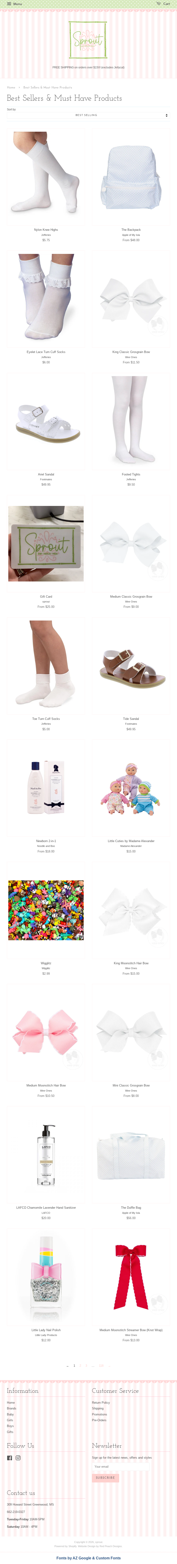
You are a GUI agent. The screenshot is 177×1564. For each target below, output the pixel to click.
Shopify (72, 1546)
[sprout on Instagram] (18, 1459)
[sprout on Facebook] (9, 1459)
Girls (10, 1420)
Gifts (10, 1432)
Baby (10, 1414)
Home (11, 87)
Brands (11, 1408)
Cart (166, 4)
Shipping (97, 1408)
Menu (17, 4)
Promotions (99, 1414)
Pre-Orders (99, 1420)
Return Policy (101, 1402)
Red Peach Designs (111, 1546)
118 (101, 1365)
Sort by (11, 109)
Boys (10, 1426)
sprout (98, 1542)
